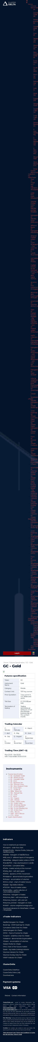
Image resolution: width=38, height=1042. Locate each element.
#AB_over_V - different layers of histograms (18, 857)
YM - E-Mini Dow (16, 810)
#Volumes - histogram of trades (34, 347)
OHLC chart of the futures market (33, 483)
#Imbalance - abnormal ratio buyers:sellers (18, 876)
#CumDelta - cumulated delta (13, 866)
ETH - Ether (14, 815)
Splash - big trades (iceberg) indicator (34, 491)
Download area (34, 647)
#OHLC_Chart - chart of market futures (17, 882)
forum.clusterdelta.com (10, 1009)
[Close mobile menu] (26, 2)
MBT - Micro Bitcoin (17, 813)
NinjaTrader (32, 519)
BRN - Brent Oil (35, 73)
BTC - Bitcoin (15, 812)
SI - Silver (13, 796)
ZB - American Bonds (18, 805)
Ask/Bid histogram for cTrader (34, 403)
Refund (7, 995)
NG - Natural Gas (16, 793)
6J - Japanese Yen (16, 783)
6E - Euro (13, 781)
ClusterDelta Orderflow (11, 970)
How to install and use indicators (34, 183)
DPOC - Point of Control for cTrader (15, 933)
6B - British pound (35, 18)
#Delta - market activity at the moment (34, 266)
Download (31, 649)
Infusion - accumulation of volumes (15, 941)
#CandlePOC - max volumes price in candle (18, 863)
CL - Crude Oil (35, 66)
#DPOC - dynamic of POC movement (16, 874)
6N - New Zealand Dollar (19, 786)
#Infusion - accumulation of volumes (16, 879)
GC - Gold (13, 795)
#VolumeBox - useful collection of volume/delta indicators (15, 891)
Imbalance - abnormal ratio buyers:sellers (17, 938)
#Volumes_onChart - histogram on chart (17, 903)
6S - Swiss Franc (35, 60)
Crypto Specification (15, 817)
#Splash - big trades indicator (34, 319)
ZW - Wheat (14, 800)
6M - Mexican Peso (17, 784)
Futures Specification (15, 774)
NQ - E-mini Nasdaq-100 (19, 808)
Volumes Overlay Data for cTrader (34, 507)
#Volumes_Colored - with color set (15, 900)
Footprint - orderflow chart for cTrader (34, 449)
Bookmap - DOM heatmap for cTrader (34, 412)
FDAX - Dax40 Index (35, 108)
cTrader (30, 399)
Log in (17, 653)
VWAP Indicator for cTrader (34, 514)
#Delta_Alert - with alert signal (13, 871)
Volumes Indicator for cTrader (34, 499)
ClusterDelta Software (32, 619)
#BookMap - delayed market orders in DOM (18, 860)
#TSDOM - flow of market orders (14, 887)
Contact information (19, 995)
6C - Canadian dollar (17, 779)
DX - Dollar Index (35, 114)
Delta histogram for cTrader (34, 428)
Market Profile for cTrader (33, 475)
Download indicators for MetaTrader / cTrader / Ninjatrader (19, 909)
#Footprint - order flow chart (13, 847)
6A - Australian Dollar (17, 776)
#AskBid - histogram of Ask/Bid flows (34, 216)
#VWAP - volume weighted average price (34, 379)
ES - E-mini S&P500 (17, 807)
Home (30, 4)
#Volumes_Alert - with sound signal (15, 897)
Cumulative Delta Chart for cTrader (15, 928)
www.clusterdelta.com (9, 1007)
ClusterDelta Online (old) (11, 972)
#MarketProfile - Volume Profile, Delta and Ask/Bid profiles (18, 851)
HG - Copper (14, 798)
